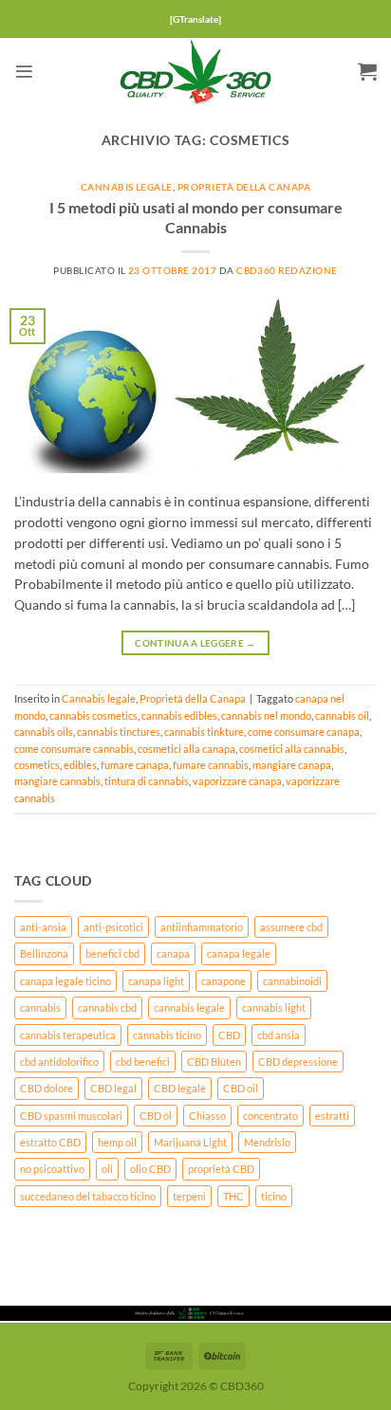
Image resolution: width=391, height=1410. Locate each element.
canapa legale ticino (65, 981)
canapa (173, 953)
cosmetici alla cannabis (291, 748)
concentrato (270, 1115)
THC (233, 1196)
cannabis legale (189, 1007)
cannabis (40, 1007)
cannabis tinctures (118, 731)
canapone (223, 981)
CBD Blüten (214, 1061)
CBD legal (113, 1088)
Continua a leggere (195, 643)
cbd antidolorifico (59, 1061)
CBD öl (156, 1115)
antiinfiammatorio (201, 927)
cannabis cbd (107, 1007)
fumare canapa (135, 765)
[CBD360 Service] (195, 71)
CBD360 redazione (287, 271)
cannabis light (274, 1007)
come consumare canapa (304, 731)
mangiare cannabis (57, 781)
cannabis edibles (179, 715)
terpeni (189, 1196)
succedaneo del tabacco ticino (88, 1196)
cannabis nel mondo (266, 715)
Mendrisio (267, 1142)
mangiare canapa (291, 765)
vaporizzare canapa (237, 781)
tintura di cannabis (146, 781)
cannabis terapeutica (68, 1035)
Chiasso (207, 1115)
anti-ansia (43, 927)
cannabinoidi (292, 981)
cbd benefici (143, 1061)
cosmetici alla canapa (186, 748)
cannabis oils (43, 731)
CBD (229, 1035)
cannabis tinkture (204, 731)
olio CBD (150, 1169)
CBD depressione (298, 1061)
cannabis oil (342, 715)
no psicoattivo (52, 1169)
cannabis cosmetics (93, 715)
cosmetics (37, 765)
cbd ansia (278, 1035)
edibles (80, 765)
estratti (332, 1115)
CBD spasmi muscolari (71, 1115)
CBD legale (180, 1088)
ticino (274, 1196)
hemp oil (117, 1142)
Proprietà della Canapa (243, 187)
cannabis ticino (167, 1035)
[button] (24, 71)
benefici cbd (112, 953)
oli (107, 1169)
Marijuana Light (190, 1142)
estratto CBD (50, 1142)
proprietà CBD (221, 1169)
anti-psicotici (113, 927)
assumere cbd (291, 927)
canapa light (156, 981)
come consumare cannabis (74, 748)
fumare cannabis (211, 765)
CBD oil (240, 1088)
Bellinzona (44, 953)
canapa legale (238, 953)
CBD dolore (46, 1088)
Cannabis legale (127, 187)
